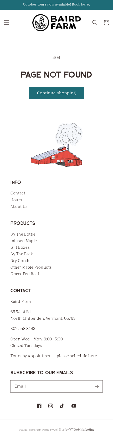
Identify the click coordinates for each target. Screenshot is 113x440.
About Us (19, 206)
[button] (6, 22)
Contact (18, 193)
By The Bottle (23, 234)
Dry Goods (20, 260)
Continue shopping (56, 93)
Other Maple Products (31, 267)
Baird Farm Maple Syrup (43, 429)
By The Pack (22, 254)
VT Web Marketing (81, 430)
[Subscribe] (96, 386)
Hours (16, 200)
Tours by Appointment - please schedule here (54, 356)
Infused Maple (24, 240)
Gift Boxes (20, 247)
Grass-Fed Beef (25, 273)
